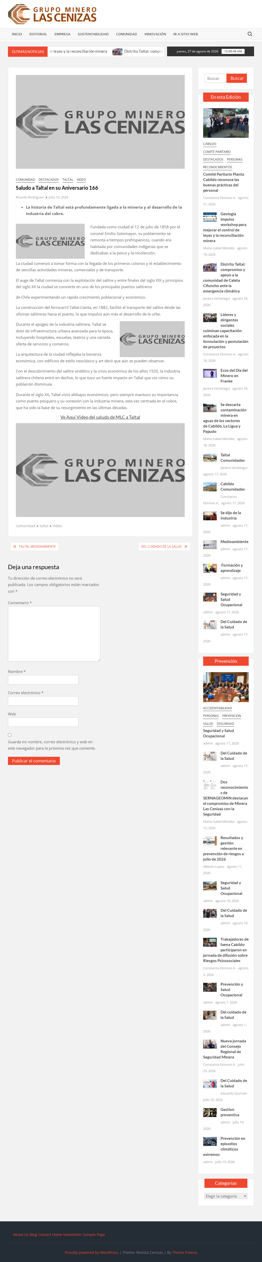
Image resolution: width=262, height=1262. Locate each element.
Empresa (62, 34)
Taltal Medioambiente (37, 546)
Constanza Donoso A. (219, 197)
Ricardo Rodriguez (29, 197)
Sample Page (94, 1234)
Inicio (17, 34)
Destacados (49, 179)
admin (225, 525)
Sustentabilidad (93, 34)
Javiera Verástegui (216, 298)
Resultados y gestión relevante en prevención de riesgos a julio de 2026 (223, 848)
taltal (67, 179)
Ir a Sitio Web (185, 34)
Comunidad (126, 34)
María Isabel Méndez (219, 248)
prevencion (231, 716)
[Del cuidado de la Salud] (210, 1014)
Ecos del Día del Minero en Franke (234, 375)
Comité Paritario (217, 152)
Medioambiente (234, 541)
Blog (33, 1234)
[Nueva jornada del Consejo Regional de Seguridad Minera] (210, 1043)
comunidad (25, 179)
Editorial (38, 34)
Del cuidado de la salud (161, 546)
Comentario (20, 602)
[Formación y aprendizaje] (210, 567)
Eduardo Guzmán (234, 1093)
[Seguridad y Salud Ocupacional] (210, 596)
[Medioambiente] (210, 544)
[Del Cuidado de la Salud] (210, 624)
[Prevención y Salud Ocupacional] (210, 986)
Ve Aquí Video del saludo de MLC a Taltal (100, 417)
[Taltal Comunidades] (210, 457)
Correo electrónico (25, 692)
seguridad (225, 724)
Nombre (17, 671)
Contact (44, 1234)
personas (235, 159)
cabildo (209, 144)
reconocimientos (217, 167)
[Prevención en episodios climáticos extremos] (210, 1140)
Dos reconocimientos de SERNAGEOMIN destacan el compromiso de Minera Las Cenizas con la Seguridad (225, 798)
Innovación (155, 34)
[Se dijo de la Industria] (210, 515)
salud (208, 724)
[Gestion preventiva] (210, 1111)
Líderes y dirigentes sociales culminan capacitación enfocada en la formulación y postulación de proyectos (225, 330)
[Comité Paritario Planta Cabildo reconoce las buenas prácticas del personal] (226, 122)
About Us (21, 1234)
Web (12, 713)
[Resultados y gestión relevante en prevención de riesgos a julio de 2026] (210, 840)
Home (57, 1234)
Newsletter (72, 1234)
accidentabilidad (217, 708)
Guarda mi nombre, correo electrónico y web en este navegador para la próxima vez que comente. (52, 745)
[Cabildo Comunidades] (210, 486)
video (81, 179)
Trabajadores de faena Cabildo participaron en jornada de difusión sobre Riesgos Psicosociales (226, 950)
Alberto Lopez (213, 866)
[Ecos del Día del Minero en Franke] (210, 372)
